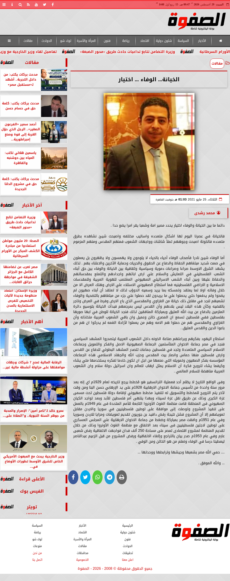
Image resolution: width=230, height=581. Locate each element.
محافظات (82, 553)
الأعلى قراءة (32, 479)
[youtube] (36, 4)
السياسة (183, 41)
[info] (12, 4)
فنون (107, 41)
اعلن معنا (127, 560)
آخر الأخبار (32, 205)
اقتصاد (144, 41)
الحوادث (47, 41)
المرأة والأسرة (86, 41)
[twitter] (44, 4)
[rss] (28, 4)
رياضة (126, 41)
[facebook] (52, 4)
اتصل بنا (37, 560)
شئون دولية (164, 41)
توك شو (65, 41)
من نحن (37, 553)
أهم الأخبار (32, 322)
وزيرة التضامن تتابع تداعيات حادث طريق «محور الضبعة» (149, 51)
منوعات (37, 546)
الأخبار (202, 41)
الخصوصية (82, 560)
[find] (20, 4)
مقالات (28, 41)
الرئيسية (127, 525)
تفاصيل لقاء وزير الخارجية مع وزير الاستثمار (41, 51)
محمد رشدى (204, 212)
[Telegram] (109, 477)
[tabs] (4, 4)
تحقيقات (127, 553)
